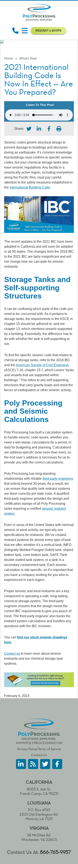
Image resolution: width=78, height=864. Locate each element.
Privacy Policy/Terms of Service (39, 749)
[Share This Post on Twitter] (29, 129)
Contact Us (39, 755)
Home (8, 58)
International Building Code (30, 187)
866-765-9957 (55, 852)
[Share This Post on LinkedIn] (39, 129)
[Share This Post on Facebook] (49, 129)
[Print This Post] (59, 129)
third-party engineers (58, 478)
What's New (28, 58)
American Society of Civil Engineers (42, 365)
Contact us (12, 653)
